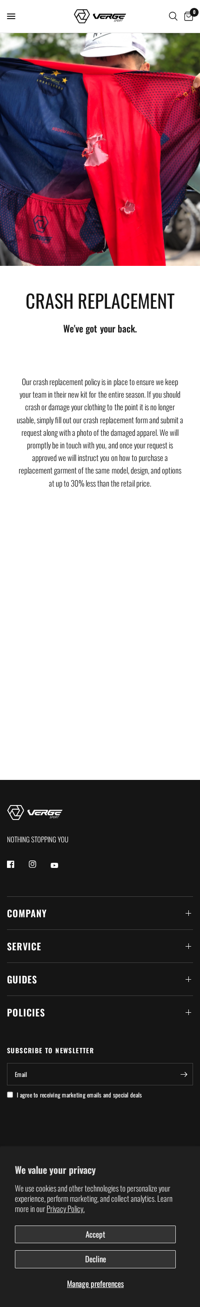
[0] (187, 16)
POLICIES (26, 1012)
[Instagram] (39, 864)
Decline (95, 1259)
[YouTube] (61, 865)
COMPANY (27, 913)
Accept (95, 1234)
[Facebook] (17, 864)
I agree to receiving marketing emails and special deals (79, 1094)
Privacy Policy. (66, 1208)
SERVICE (24, 946)
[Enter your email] (183, 1074)
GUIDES (22, 979)
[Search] (173, 16)
